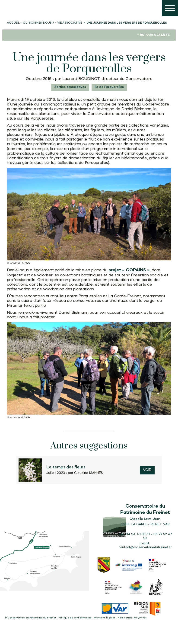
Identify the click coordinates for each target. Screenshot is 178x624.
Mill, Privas (140, 618)
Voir (147, 470)
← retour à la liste (153, 34)
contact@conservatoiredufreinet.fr (145, 547)
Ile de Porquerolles (109, 87)
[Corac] (136, 587)
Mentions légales (104, 618)
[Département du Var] (115, 609)
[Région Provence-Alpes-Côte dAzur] (147, 609)
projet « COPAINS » (129, 270)
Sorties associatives (70, 87)
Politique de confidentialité (75, 618)
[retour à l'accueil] (9, 9)
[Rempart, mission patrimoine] (156, 587)
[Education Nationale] (158, 565)
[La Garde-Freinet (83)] (104, 565)
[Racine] (129, 566)
